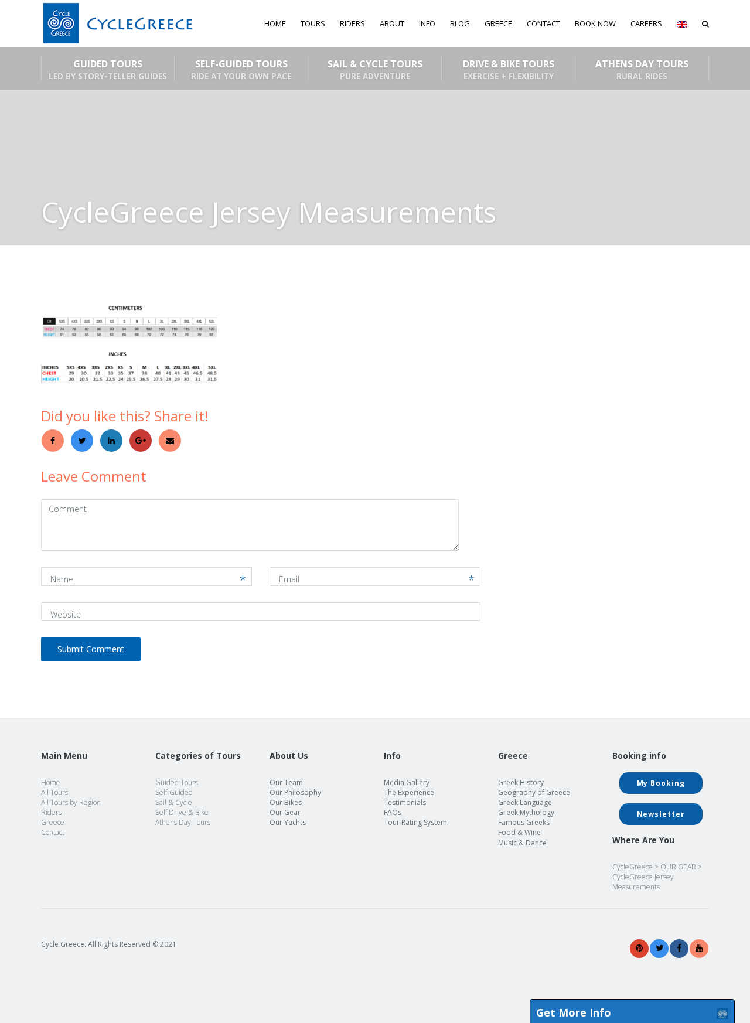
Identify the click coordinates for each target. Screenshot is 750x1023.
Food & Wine (519, 832)
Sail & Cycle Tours (375, 69)
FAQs (392, 812)
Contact (543, 23)
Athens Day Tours (641, 69)
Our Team (286, 782)
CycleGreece (632, 867)
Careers (646, 23)
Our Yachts (288, 822)
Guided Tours (108, 69)
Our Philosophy (295, 792)
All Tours (54, 792)
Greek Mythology (526, 812)
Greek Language (525, 802)
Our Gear (285, 812)
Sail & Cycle (173, 802)
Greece (52, 822)
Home (275, 23)
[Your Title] (639, 948)
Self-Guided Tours (241, 69)
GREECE (498, 23)
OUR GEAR (678, 867)
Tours (313, 23)
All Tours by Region (71, 802)
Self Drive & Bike (182, 812)
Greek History (521, 782)
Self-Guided (174, 792)
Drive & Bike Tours (508, 69)
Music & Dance (522, 843)
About (392, 23)
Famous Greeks (524, 822)
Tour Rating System (415, 822)
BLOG (460, 23)
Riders (352, 23)
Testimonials (405, 802)
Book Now (595, 23)
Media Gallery (406, 782)
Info (427, 23)
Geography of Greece (534, 792)
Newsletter (661, 814)
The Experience (409, 792)
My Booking (661, 783)
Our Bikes (286, 802)
